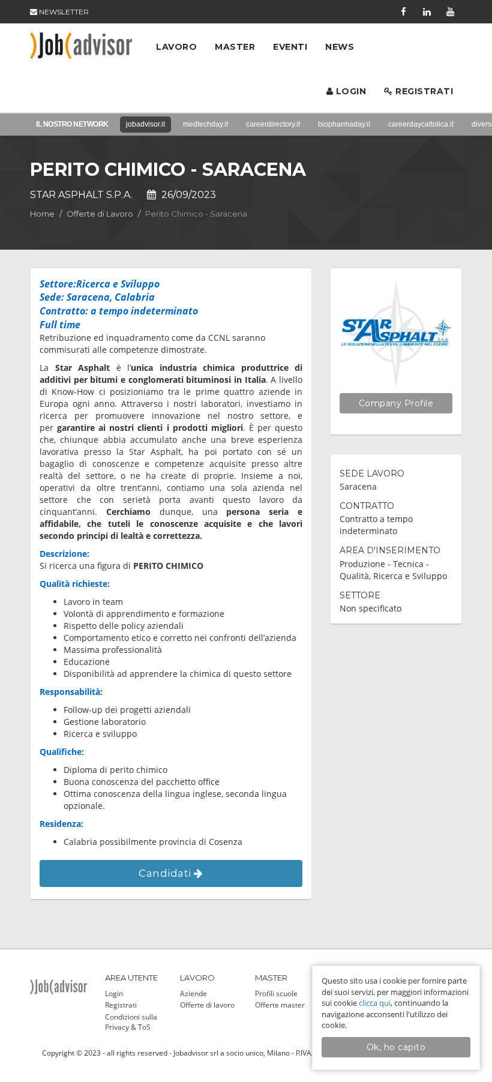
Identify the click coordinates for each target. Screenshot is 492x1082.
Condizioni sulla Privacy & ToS (131, 1022)
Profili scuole (276, 993)
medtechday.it (205, 124)
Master (235, 46)
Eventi (290, 46)
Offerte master (280, 1005)
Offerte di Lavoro (100, 213)
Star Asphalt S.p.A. (81, 194)
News (339, 46)
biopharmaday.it (344, 124)
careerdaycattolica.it (421, 124)
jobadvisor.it (145, 124)
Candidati (166, 873)
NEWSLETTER (63, 11)
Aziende (193, 993)
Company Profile (396, 403)
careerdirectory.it (273, 124)
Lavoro (176, 46)
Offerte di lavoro (207, 1005)
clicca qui (375, 1002)
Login (349, 91)
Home (42, 213)
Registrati (423, 91)
